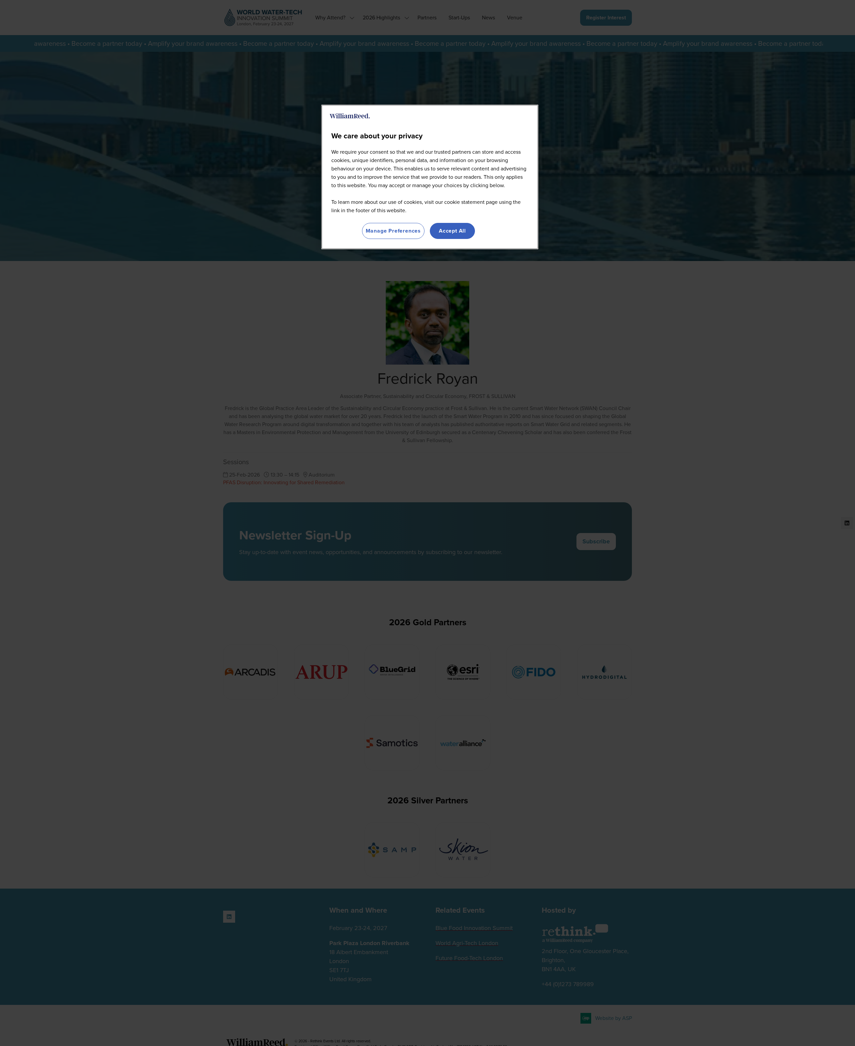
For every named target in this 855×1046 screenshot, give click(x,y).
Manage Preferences (393, 231)
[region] (429, 177)
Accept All (452, 231)
